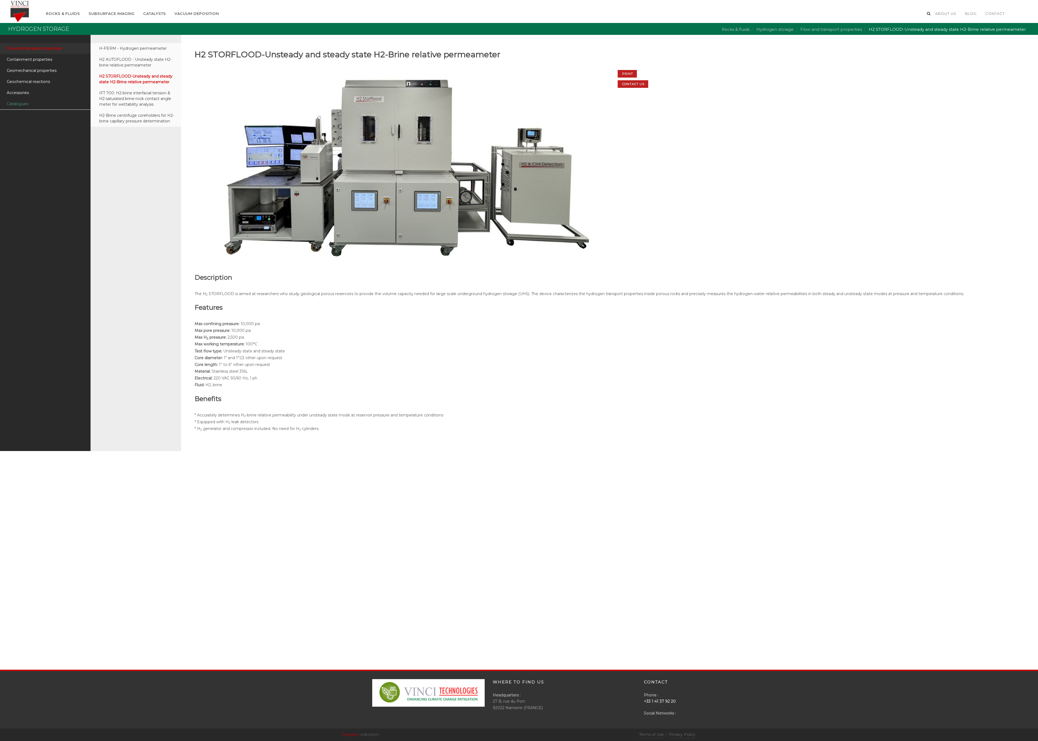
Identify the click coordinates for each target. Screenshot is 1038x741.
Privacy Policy (682, 734)
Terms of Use (651, 734)
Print (627, 74)
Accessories (18, 92)
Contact (995, 13)
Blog (971, 13)
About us (945, 13)
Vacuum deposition (197, 13)
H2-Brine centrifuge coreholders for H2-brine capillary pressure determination (136, 118)
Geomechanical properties (31, 70)
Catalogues (17, 103)
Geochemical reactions (28, 81)
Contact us (633, 84)
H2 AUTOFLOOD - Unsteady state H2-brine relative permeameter (135, 62)
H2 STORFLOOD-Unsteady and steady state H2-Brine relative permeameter (135, 79)
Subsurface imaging (112, 13)
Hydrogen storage (775, 29)
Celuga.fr (350, 734)
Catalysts (154, 13)
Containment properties (29, 59)
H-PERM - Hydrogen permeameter (133, 48)
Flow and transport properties (831, 29)
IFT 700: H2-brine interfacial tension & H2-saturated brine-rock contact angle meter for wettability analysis (135, 99)
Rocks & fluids (736, 29)
